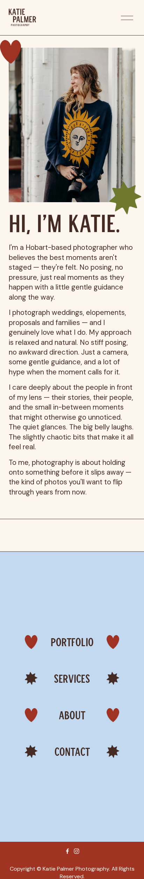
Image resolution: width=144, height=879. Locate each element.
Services (72, 678)
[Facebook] (67, 851)
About (72, 715)
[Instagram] (76, 851)
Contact (72, 751)
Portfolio (72, 641)
